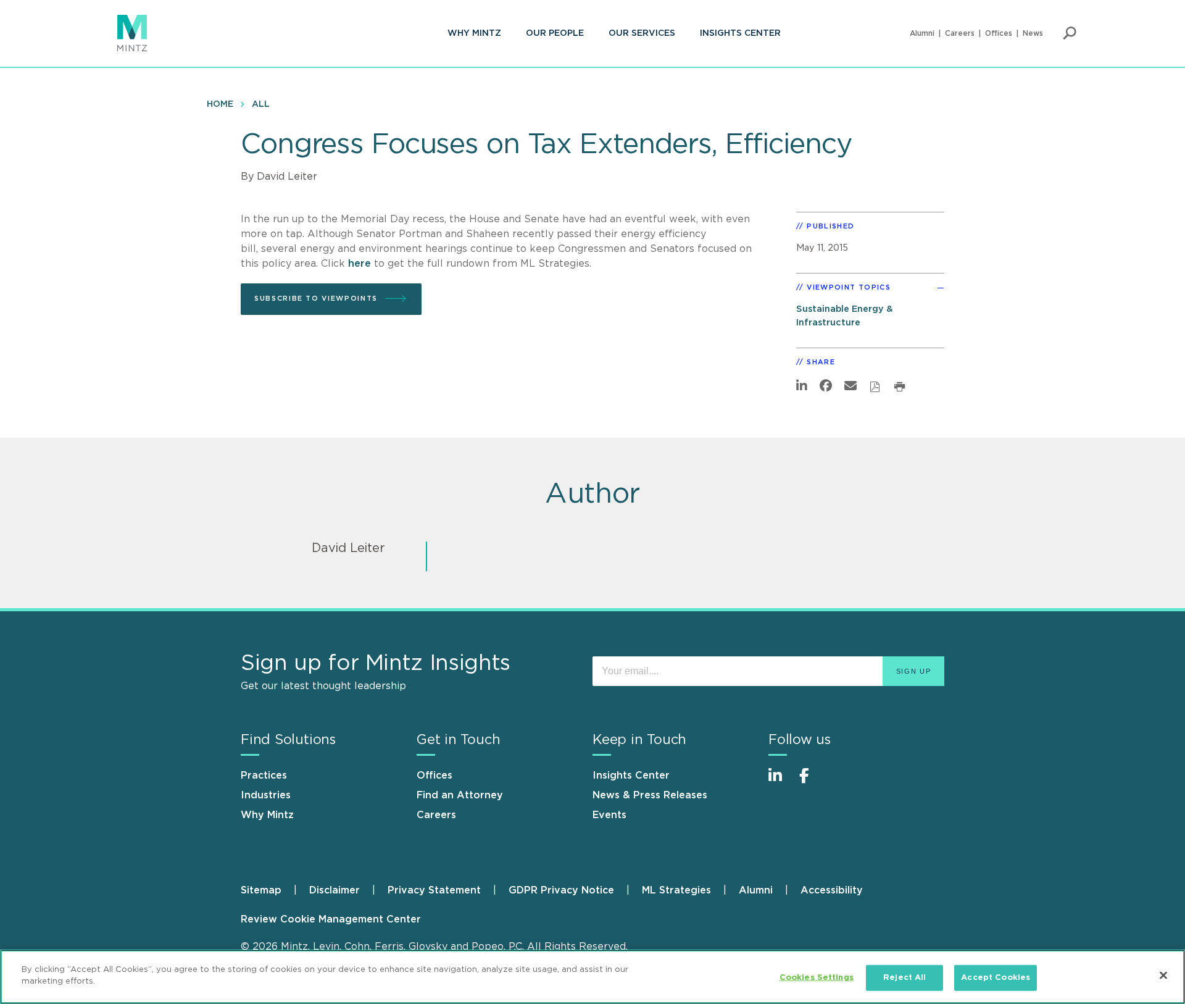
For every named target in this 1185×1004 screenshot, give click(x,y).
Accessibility (831, 890)
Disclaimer (334, 890)
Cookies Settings (817, 978)
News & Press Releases (649, 795)
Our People (555, 33)
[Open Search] (1069, 33)
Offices (998, 33)
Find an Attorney (460, 795)
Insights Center (740, 33)
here (359, 264)
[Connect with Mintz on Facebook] (811, 782)
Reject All (904, 978)
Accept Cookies (995, 978)
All (261, 104)
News (1033, 33)
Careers (960, 33)
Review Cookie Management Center (331, 919)
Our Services (642, 33)
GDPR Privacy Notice (561, 890)
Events (609, 815)
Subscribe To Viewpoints (316, 298)
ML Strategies (676, 890)
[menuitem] (474, 33)
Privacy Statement (434, 890)
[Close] (1163, 975)
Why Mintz (474, 33)
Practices (264, 775)
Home (220, 104)
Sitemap (261, 890)
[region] (592, 977)
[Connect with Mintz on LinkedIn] (780, 782)
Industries (266, 795)
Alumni (922, 33)
